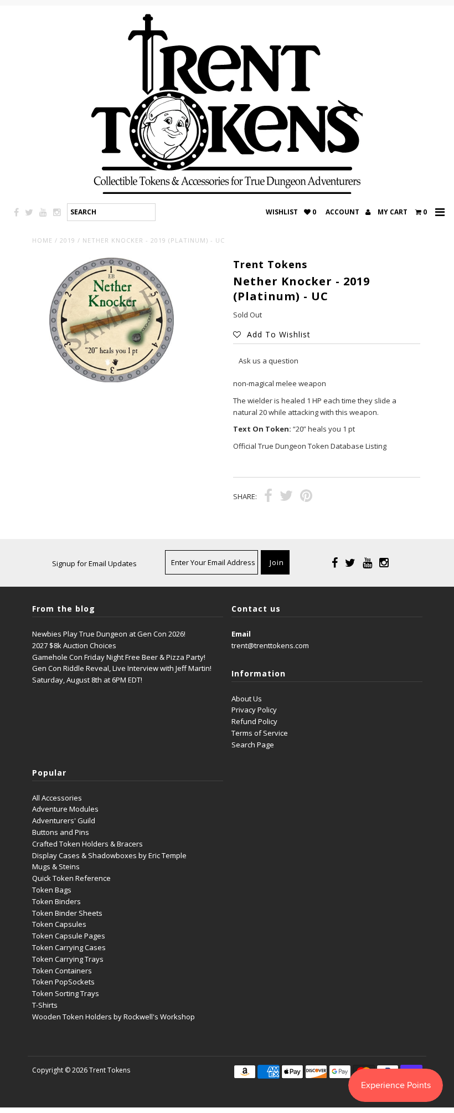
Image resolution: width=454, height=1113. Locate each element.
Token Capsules (59, 924)
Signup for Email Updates (94, 563)
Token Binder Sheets (67, 913)
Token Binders (56, 901)
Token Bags (51, 890)
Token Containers (62, 971)
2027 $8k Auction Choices (74, 645)
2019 (67, 240)
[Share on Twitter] (286, 497)
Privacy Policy (254, 710)
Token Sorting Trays (65, 993)
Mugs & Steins (56, 866)
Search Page (252, 745)
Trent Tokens (109, 1070)
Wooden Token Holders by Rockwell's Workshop (113, 1017)
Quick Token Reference (71, 878)
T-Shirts (45, 1005)
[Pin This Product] (306, 497)
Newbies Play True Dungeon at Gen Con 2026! (108, 634)
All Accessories (57, 798)
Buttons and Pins (60, 832)
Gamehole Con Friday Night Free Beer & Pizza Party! (118, 657)
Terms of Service (259, 733)
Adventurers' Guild (63, 820)
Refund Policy (254, 721)
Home (42, 240)
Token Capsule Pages (68, 936)
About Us (246, 699)
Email (241, 634)
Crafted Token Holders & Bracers (87, 844)
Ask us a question (268, 361)
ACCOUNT (343, 212)
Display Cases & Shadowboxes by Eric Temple (109, 855)
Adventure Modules (65, 809)
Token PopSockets (63, 982)
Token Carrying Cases (69, 947)
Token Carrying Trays (68, 959)
